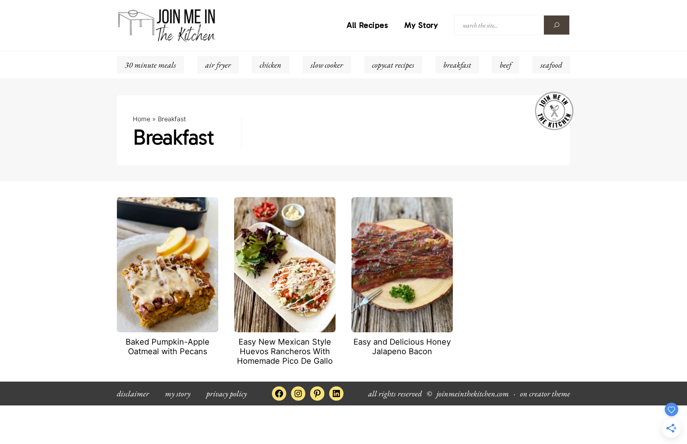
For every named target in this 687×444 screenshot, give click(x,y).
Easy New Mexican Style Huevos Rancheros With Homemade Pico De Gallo (285, 351)
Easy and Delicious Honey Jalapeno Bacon (402, 346)
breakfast (457, 65)
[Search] (556, 25)
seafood (551, 65)
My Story (421, 25)
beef (505, 65)
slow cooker (327, 65)
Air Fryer (218, 65)
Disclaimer (133, 393)
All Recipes (367, 25)
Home (141, 119)
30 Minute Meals (150, 65)
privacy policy (226, 393)
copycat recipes (393, 65)
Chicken (270, 65)
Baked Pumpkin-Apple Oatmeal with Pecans (168, 346)
